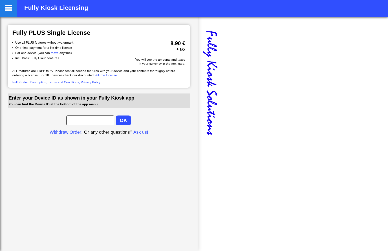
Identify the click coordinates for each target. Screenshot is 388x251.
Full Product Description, (29, 82)
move (55, 53)
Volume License (106, 75)
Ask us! (140, 132)
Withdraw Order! (66, 132)
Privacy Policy (90, 82)
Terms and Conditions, (64, 82)
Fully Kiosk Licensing (56, 7)
